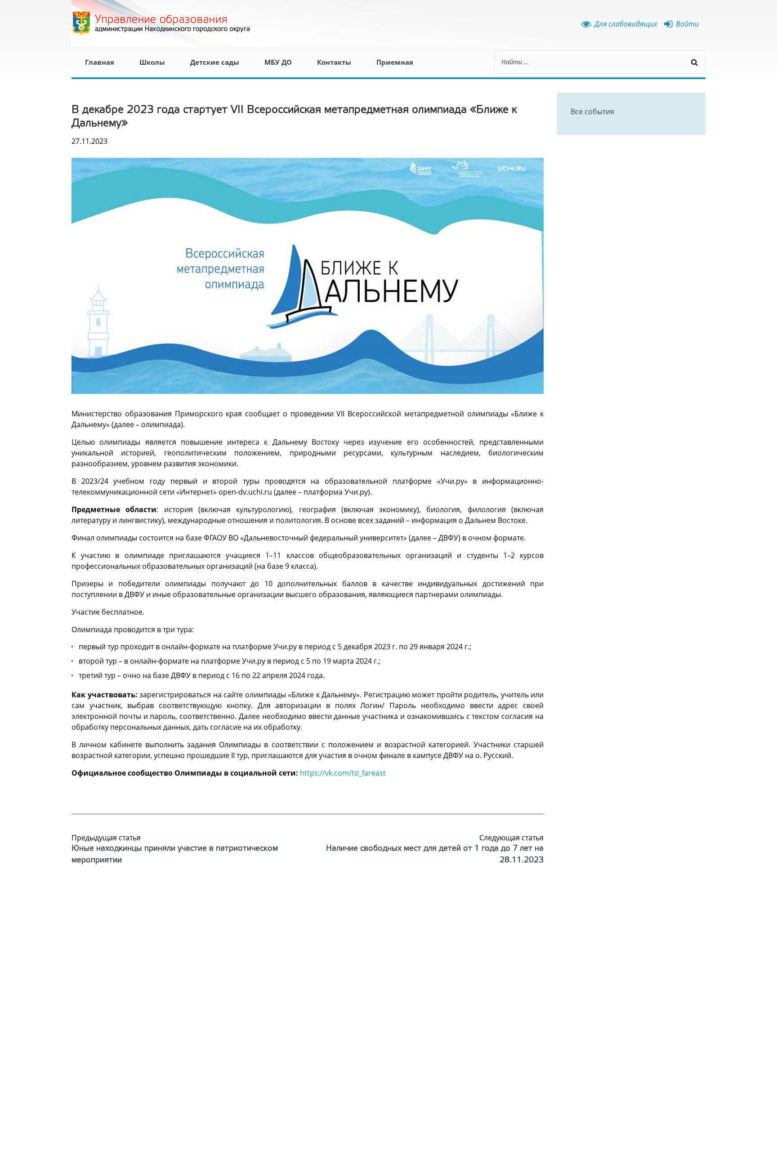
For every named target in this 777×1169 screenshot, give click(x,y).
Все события (592, 111)
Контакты (334, 62)
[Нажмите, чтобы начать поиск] (694, 62)
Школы (152, 62)
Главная (99, 62)
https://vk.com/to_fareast (343, 773)
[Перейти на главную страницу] (161, 23)
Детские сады (214, 62)
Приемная (394, 62)
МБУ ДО (278, 62)
